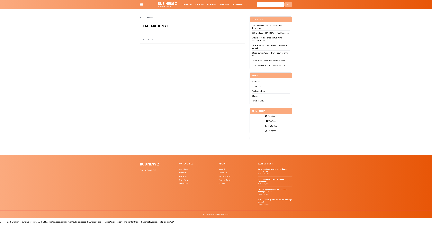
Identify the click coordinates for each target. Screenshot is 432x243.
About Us (256, 81)
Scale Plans (224, 4)
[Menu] (142, 4)
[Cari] (288, 4)
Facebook (272, 116)
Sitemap (255, 96)
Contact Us (256, 86)
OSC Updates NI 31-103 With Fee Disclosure (270, 33)
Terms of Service (259, 101)
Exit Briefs (199, 4)
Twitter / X (272, 126)
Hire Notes (211, 4)
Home (142, 17)
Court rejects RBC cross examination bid (269, 65)
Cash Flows (187, 4)
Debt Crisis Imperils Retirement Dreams (268, 60)
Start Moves (238, 4)
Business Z (149, 164)
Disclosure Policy (259, 91)
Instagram (272, 131)
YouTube (272, 121)
